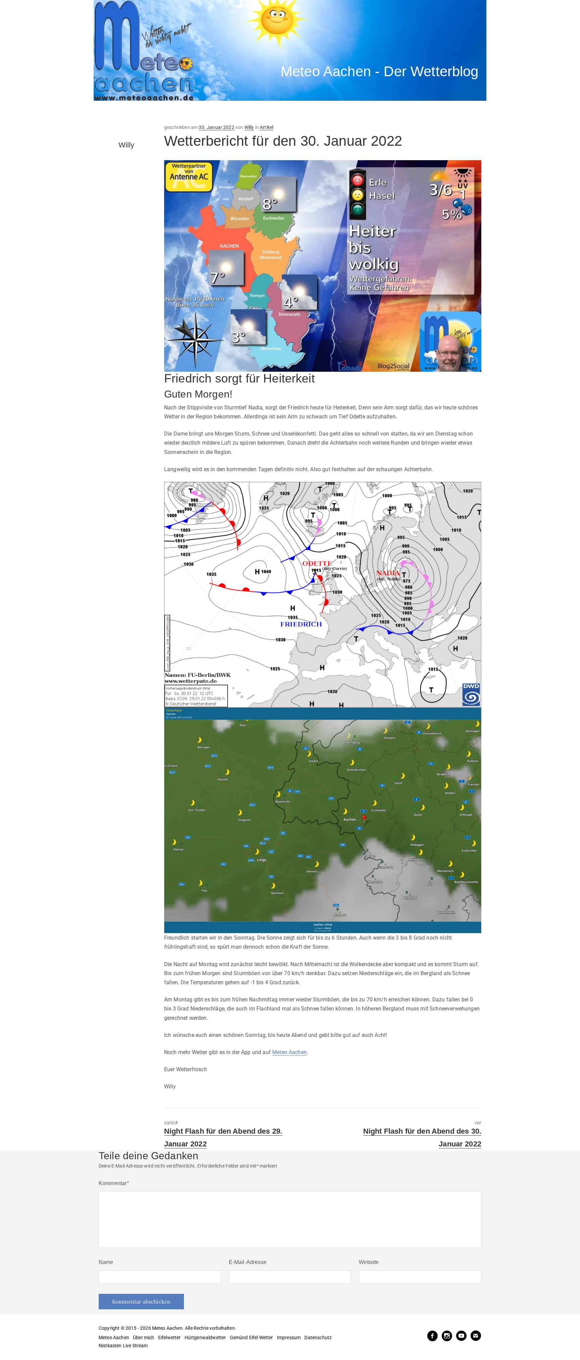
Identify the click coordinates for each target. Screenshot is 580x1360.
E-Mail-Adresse (248, 1262)
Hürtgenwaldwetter (205, 1337)
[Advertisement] (218, 112)
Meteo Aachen (289, 1052)
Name (106, 1262)
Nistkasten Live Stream (123, 1345)
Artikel (266, 127)
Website (369, 1262)
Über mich (143, 1337)
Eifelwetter (169, 1337)
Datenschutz (318, 1337)
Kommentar (114, 1183)
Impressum (289, 1337)
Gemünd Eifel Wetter (251, 1337)
